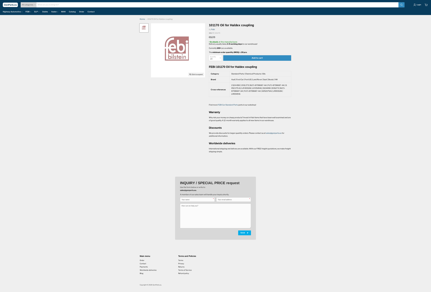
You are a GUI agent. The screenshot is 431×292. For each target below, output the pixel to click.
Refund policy (183, 273)
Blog (141, 273)
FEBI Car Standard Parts (228, 105)
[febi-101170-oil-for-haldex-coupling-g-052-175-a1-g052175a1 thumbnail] (144, 28)
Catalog (72, 12)
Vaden (54, 12)
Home (142, 19)
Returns (181, 267)
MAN (63, 12)
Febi (213, 29)
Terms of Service (185, 270)
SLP (36, 12)
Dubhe (45, 12)
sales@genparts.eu (273, 133)
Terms (180, 260)
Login (419, 5)
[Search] (401, 4)
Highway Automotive (12, 12)
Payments (144, 267)
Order (81, 12)
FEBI (27, 12)
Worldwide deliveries (148, 270)
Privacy (181, 264)
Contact (91, 12)
